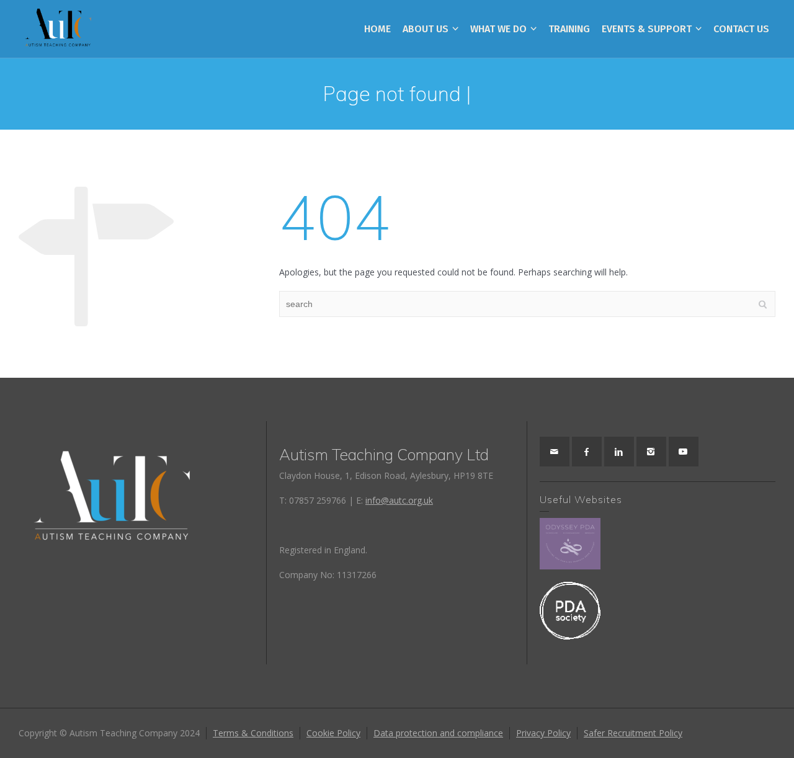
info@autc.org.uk (399, 500)
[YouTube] (683, 451)
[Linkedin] (619, 451)
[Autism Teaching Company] (58, 28)
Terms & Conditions (253, 733)
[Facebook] (587, 451)
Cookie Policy (333, 733)
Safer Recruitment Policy (633, 733)
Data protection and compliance (438, 733)
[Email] (554, 451)
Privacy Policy (543, 733)
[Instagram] (651, 451)
